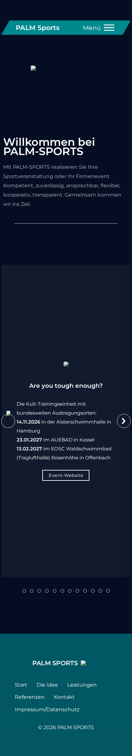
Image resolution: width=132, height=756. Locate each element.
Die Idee (47, 685)
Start (21, 685)
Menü (92, 28)
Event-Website (66, 475)
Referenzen (30, 697)
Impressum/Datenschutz (47, 709)
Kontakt (64, 697)
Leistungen (82, 685)
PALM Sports (38, 28)
